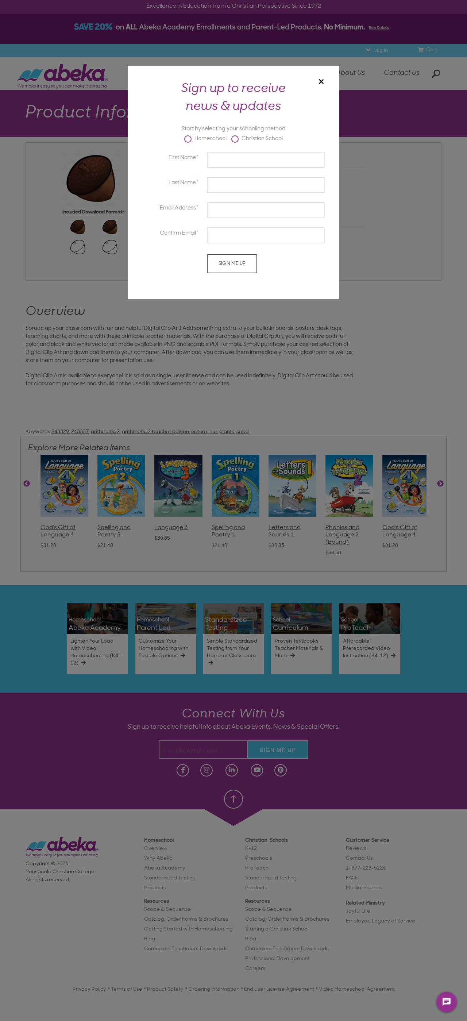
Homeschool (210, 139)
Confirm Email (178, 233)
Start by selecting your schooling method (233, 129)
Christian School (261, 139)
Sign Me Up (232, 263)
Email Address (178, 208)
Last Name (182, 183)
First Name (182, 158)
